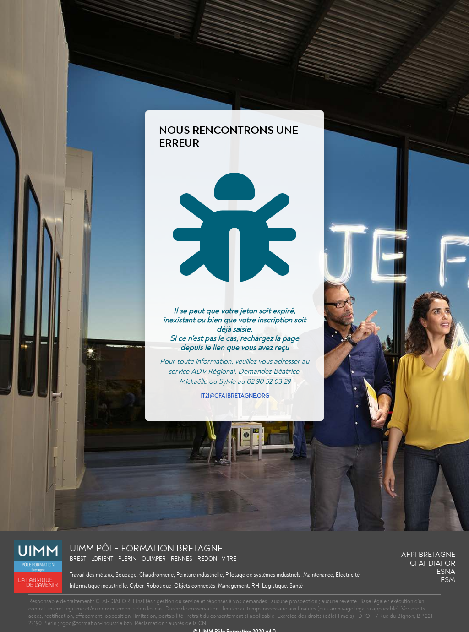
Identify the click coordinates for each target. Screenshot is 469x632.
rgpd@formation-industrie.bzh (96, 623)
